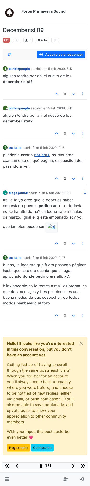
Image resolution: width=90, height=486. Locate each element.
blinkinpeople (19, 69)
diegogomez (18, 193)
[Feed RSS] (55, 40)
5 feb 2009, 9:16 (52, 147)
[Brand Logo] (11, 11)
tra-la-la (15, 147)
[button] (7, 479)
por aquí (41, 154)
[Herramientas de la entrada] (83, 94)
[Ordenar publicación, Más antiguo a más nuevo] (9, 54)
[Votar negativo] (73, 94)
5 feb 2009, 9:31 (58, 193)
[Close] (81, 343)
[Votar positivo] (56, 94)
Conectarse (42, 448)
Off (6, 40)
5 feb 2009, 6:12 (60, 69)
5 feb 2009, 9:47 (52, 258)
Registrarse (18, 448)
